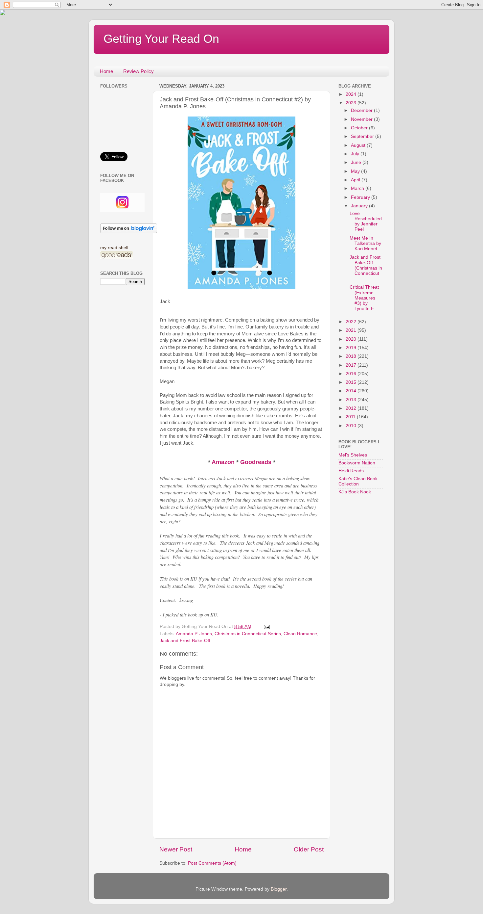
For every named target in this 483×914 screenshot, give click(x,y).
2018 (351, 356)
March (358, 188)
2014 (351, 390)
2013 (351, 399)
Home (106, 71)
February (361, 197)
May (356, 171)
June (356, 162)
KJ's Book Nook (354, 491)
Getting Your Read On (161, 38)
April (356, 179)
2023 (351, 102)
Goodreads (256, 462)
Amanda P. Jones (194, 633)
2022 (351, 321)
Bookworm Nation (356, 462)
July (355, 153)
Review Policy (138, 71)
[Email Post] (266, 626)
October (360, 127)
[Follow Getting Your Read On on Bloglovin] (128, 231)
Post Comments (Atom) (212, 863)
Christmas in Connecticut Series (248, 633)
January (360, 205)
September (363, 136)
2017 (351, 365)
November (362, 119)
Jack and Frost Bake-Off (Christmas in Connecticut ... (366, 268)
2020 (351, 339)
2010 (351, 425)
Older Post (309, 849)
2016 (351, 373)
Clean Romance (300, 633)
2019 (351, 347)
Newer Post (175, 849)
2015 (351, 382)
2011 (351, 416)
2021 (351, 330)
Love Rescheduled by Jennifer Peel (366, 221)
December (362, 110)
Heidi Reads (351, 470)
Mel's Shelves (352, 455)
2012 (351, 408)
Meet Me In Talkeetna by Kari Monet (365, 243)
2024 (351, 94)
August (359, 145)
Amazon (224, 462)
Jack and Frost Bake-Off (185, 640)
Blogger (279, 889)
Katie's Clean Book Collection (358, 481)
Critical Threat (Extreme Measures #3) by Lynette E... (364, 298)
